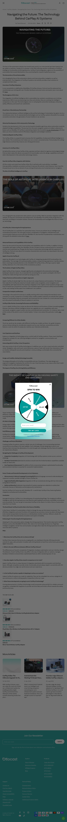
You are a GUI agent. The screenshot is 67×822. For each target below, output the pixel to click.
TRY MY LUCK (33, 430)
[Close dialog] (50, 385)
